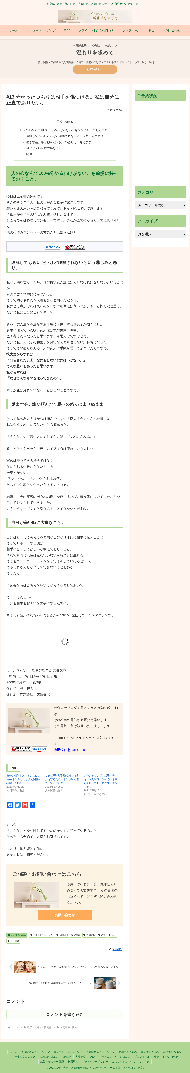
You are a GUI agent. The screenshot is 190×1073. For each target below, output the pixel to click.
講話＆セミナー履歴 (52, 1061)
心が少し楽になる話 (23, 1056)
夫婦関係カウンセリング (35, 1052)
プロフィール (142, 1056)
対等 (103, 935)
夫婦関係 (90, 935)
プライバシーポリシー (95, 1061)
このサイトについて (123, 1061)
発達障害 (66, 1056)
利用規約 (73, 1061)
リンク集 (144, 1061)
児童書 (77, 935)
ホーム (13, 1052)
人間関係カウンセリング (100, 1052)
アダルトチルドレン (43, 935)
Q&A (92, 1056)
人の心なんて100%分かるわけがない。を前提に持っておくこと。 (66, 130)
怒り (114, 935)
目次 (59, 122)
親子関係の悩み (150, 1052)
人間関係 (63, 935)
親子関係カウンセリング (68, 1052)
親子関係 (14, 941)
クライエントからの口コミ (114, 1056)
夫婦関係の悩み (128, 1052)
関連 (29, 154)
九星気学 (81, 1056)
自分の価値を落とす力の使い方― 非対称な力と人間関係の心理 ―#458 (23, 779)
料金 (156, 1056)
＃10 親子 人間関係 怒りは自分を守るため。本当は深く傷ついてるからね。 (62, 779)
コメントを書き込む (65, 1014)
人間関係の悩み (18, 935)
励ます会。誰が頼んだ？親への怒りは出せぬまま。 (60, 142)
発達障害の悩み (48, 1056)
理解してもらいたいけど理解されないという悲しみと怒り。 (66, 136)
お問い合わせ (95, 69)
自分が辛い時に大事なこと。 (45, 148)
